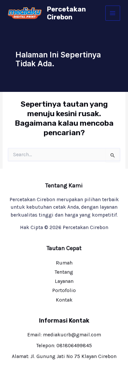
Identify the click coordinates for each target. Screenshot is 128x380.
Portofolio (64, 290)
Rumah (64, 263)
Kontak (64, 300)
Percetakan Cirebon (66, 13)
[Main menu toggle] (112, 13)
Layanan (64, 281)
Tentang (64, 272)
